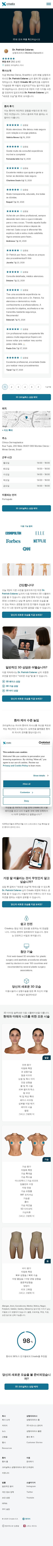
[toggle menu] (48, 3)
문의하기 (30, 1461)
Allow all (26, 784)
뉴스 (4, 1431)
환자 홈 (5, 1461)
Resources (7, 1448)
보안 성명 (6, 1498)
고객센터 (30, 1467)
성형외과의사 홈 (33, 1420)
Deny (26, 801)
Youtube (30, 1498)
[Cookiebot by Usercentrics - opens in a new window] (39, 743)
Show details (39, 775)
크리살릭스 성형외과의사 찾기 (14, 1467)
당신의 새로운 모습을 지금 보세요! (26, 614)
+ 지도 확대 (7, 430)
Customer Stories (34, 1442)
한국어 (27, 1519)
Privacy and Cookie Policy (15, 765)
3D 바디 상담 (12, 690)
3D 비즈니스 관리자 (34, 1425)
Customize (25, 792)
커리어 (4, 1425)
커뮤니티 (5, 1473)
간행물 (4, 1437)
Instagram (31, 1486)
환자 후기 (30, 1437)
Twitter (29, 1492)
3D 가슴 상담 (12, 686)
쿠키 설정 (6, 1509)
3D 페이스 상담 (13, 681)
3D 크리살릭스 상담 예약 (26, 397)
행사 (4, 1442)
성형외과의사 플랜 (33, 1431)
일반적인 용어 (7, 1486)
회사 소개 (6, 1420)
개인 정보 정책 (8, 1492)
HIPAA (4, 1503)
